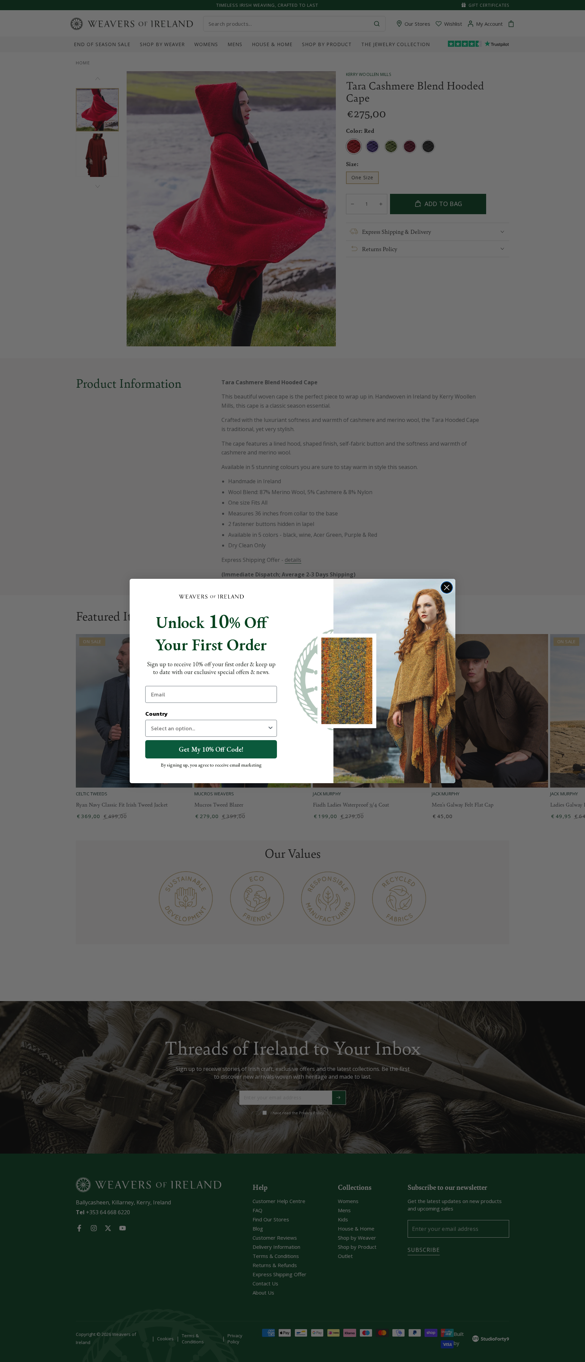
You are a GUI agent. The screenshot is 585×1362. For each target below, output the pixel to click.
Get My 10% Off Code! (211, 749)
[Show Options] (270, 728)
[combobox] (209, 728)
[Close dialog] (447, 587)
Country (156, 714)
